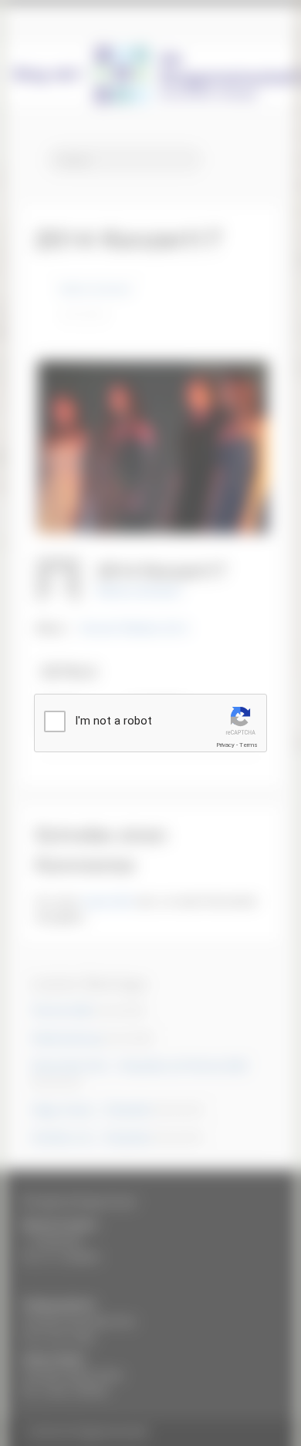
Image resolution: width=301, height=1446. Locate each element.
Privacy (225, 744)
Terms (248, 744)
